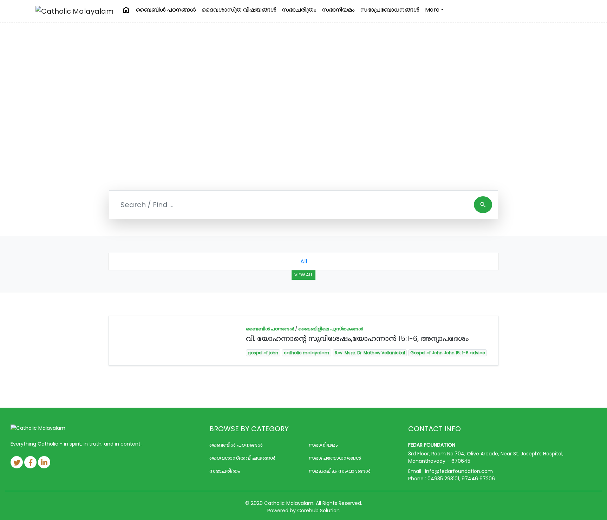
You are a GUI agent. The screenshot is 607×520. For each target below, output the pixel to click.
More (432, 10)
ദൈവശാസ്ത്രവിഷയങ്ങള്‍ (242, 457)
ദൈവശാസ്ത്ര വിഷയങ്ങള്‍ (239, 10)
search (483, 204)
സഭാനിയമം (338, 10)
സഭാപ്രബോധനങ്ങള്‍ (389, 10)
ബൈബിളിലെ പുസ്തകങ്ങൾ (330, 329)
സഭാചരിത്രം (299, 10)
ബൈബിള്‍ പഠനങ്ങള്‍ (166, 10)
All (303, 261)
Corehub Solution (318, 510)
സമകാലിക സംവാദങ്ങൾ (340, 470)
